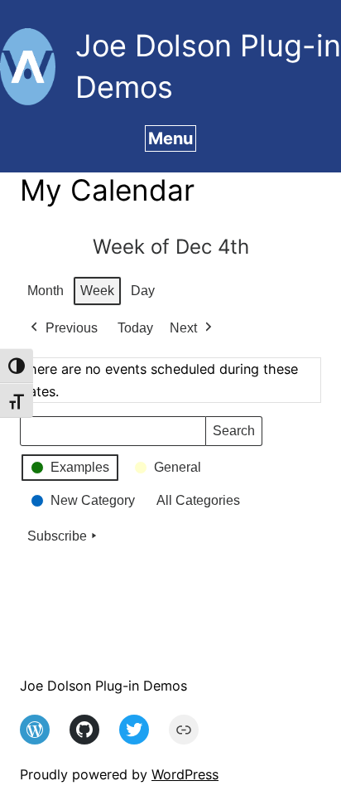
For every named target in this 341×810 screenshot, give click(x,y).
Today (135, 328)
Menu (170, 138)
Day (143, 291)
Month (45, 291)
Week (97, 291)
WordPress (185, 774)
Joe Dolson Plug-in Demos (103, 685)
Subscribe (57, 536)
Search (233, 435)
